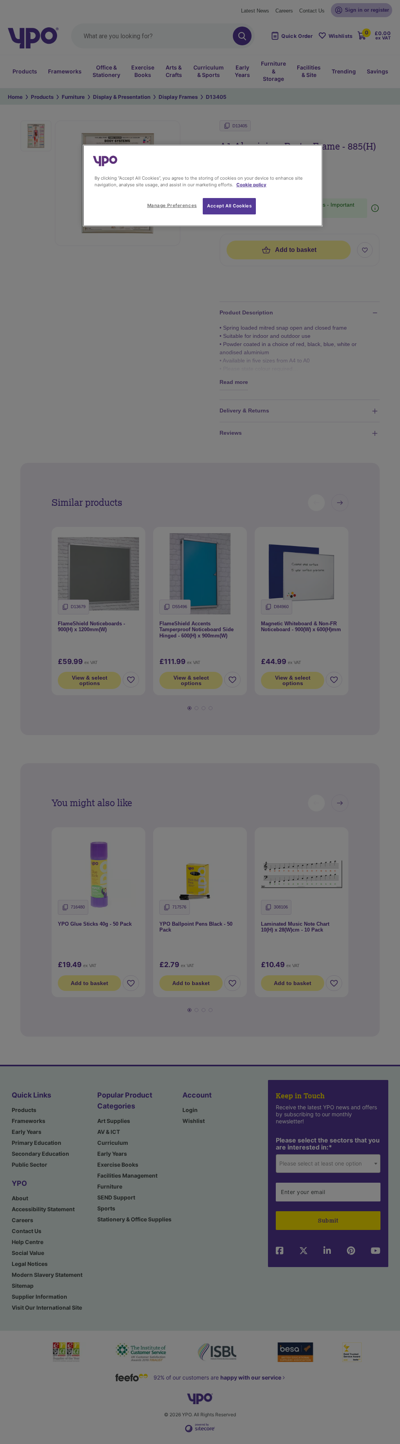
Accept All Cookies (229, 206)
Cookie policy (251, 184)
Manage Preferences (172, 205)
